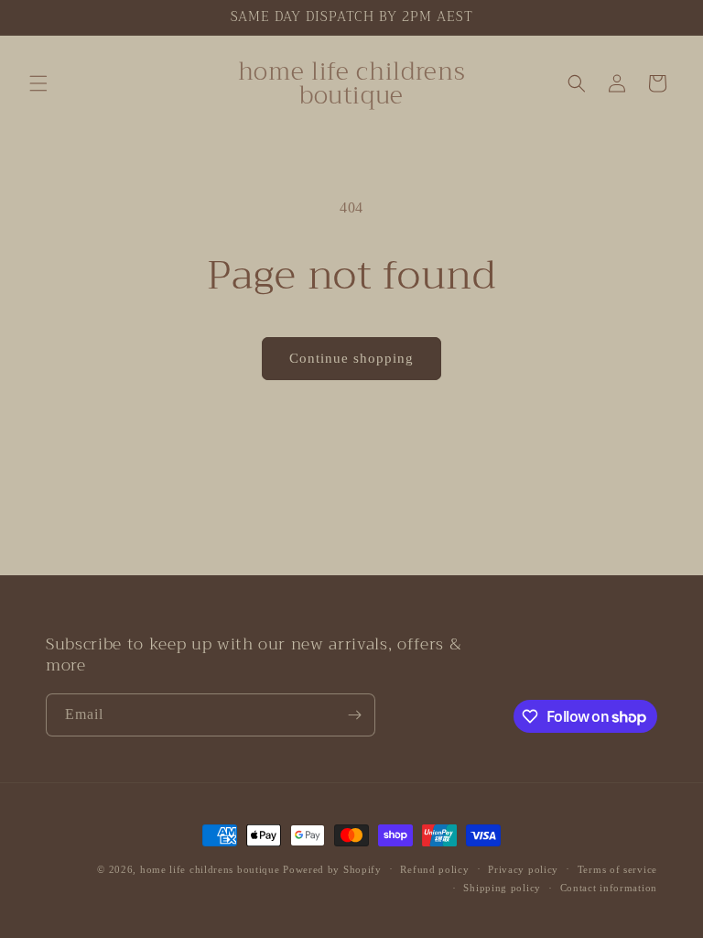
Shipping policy (502, 887)
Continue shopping (351, 358)
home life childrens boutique (210, 869)
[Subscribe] (354, 714)
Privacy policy (523, 869)
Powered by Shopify (332, 869)
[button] (38, 83)
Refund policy (434, 869)
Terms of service (617, 869)
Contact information (608, 887)
